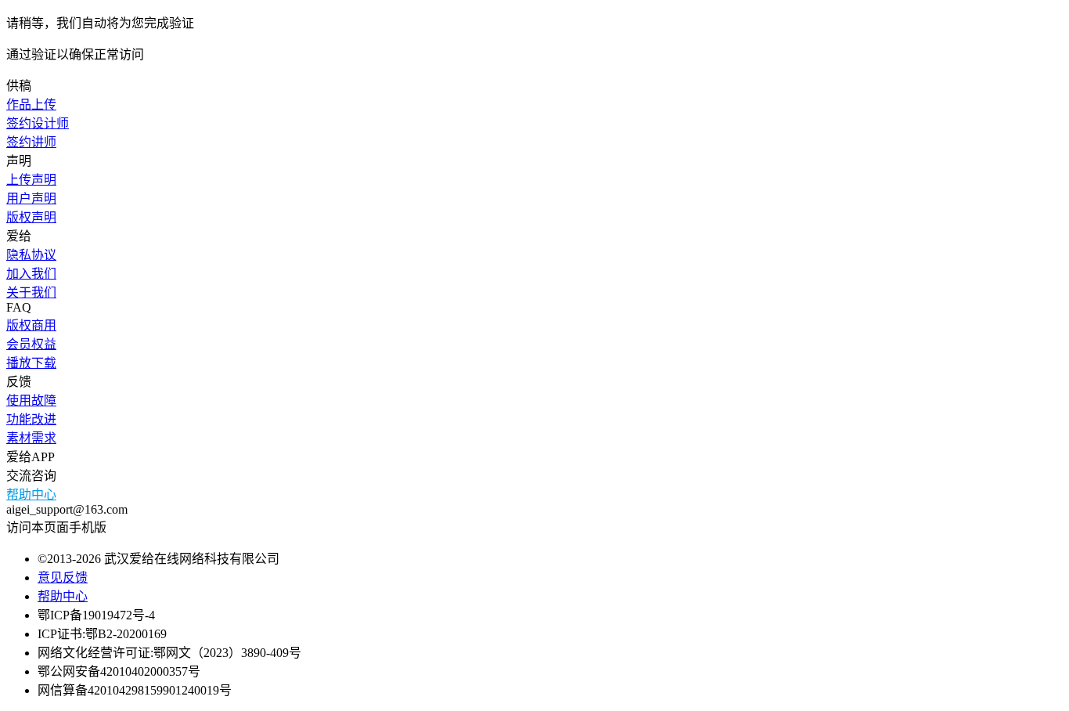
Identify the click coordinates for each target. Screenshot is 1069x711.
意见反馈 (63, 577)
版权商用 (31, 325)
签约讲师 (31, 142)
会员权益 (31, 344)
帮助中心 (31, 494)
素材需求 (31, 438)
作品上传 (31, 104)
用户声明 (31, 198)
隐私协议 (31, 255)
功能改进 (31, 419)
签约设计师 (37, 123)
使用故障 (31, 400)
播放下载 (31, 363)
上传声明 (31, 179)
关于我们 (31, 292)
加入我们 (31, 273)
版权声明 (31, 217)
